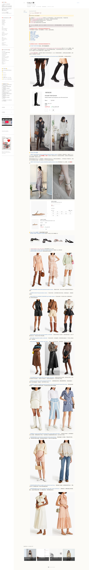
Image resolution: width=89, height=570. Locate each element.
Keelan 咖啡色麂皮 (34, 52)
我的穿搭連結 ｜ (44, 6)
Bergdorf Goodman (5, 60)
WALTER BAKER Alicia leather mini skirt (39, 341)
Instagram (32, 21)
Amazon (3, 39)
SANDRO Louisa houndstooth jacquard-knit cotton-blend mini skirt (45, 433)
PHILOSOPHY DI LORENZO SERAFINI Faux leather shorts (42, 296)
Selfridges (3, 20)
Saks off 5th (4, 38)
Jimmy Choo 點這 (34, 37)
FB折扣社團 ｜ (29, 6)
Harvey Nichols (4, 54)
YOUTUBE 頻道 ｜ (39, 6)
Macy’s (3, 43)
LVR (2, 27)
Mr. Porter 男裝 (4, 30)
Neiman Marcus (4, 57)
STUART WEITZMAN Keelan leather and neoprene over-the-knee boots (46, 48)
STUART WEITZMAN (34, 36)
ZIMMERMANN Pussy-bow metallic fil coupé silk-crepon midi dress (45, 488)
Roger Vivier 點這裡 (34, 35)
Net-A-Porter (4, 29)
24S (2, 26)
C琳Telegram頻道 (35, 19)
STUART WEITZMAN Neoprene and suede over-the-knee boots (44, 56)
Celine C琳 (30, 3)
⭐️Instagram (4, 75)
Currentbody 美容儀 (5, 56)
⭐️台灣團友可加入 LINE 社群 (6, 77)
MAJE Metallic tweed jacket (36, 251)
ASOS (3, 40)
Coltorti (3, 32)
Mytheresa (4, 22)
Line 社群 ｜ (34, 6)
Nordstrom (4, 44)
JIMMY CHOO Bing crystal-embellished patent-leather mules (43, 154)
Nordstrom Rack (5, 45)
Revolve (3, 35)
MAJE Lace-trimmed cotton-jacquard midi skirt (40, 380)
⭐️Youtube (4, 72)
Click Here (4, 153)
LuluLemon (4, 42)
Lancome (3, 61)
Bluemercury (4, 59)
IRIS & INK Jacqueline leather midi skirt (38, 338)
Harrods (3, 24)
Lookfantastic (4, 53)
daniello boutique (5, 33)
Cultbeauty (4, 55)
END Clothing (4, 34)
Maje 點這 (32, 38)
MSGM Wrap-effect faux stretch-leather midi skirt (41, 334)
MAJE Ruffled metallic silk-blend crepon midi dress (42, 250)
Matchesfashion (4, 28)
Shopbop (3, 19)
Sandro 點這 (32, 39)
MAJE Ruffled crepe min (36, 248)
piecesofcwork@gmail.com (6, 13)
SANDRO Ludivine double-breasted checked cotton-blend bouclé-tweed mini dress (48, 384)
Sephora (3, 58)
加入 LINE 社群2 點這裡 (38, 17)
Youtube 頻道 (32, 22)
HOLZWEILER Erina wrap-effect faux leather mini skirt (42, 377)
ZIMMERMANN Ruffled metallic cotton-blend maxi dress (42, 485)
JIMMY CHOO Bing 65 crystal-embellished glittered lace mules (44, 161)
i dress (42, 248)
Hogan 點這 (32, 34)
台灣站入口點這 (33, 31)
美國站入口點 (32, 32)
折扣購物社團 (34, 20)
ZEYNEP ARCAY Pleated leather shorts (38, 292)
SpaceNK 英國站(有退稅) (6, 52)
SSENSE (3, 21)
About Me (49, 6)
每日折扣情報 (25, 12)
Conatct (52, 6)
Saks (2, 37)
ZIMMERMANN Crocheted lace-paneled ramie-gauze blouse (43, 437)
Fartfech (3, 23)
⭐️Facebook (4, 74)
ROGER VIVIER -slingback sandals (37, 233)
